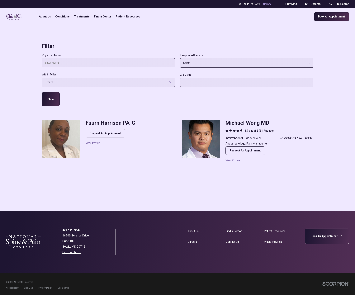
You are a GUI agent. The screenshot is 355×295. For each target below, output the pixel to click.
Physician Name (51, 55)
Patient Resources (275, 231)
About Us (193, 231)
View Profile (93, 143)
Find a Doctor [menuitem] (102, 16)
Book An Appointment (331, 16)
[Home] (14, 17)
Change (267, 4)
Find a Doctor (234, 231)
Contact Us (232, 241)
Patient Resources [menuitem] (128, 16)
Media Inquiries (273, 241)
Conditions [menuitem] (62, 16)
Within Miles (49, 74)
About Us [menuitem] (45, 16)
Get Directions (71, 252)
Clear (50, 99)
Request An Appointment (105, 133)
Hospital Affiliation (191, 55)
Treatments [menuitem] (82, 16)
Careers (192, 241)
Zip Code (186, 74)
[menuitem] (12, 288)
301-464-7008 (71, 230)
